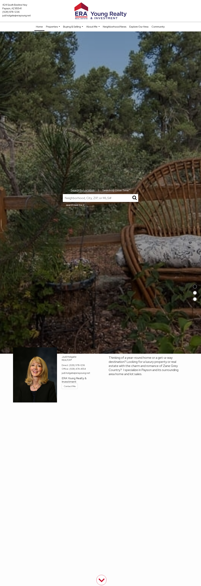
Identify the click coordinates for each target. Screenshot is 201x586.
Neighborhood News (114, 26)
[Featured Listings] (195, 293)
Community (158, 26)
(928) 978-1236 (11, 12)
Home (39, 26)
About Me (93, 28)
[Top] (195, 287)
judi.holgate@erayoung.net (16, 15)
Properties (53, 28)
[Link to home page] (100, 11)
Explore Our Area (138, 26)
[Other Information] (195, 299)
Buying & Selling (73, 28)
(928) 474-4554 (77, 368)
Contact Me (70, 386)
